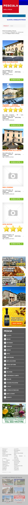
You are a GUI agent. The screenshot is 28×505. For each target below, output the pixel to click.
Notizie (4, 470)
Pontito (16, 467)
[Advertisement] (14, 434)
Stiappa (4, 467)
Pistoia (19, 494)
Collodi (9, 379)
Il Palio (9, 386)
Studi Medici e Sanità (13, 375)
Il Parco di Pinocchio (13, 390)
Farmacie (9, 346)
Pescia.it (6, 25)
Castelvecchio (18, 465)
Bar (8, 368)
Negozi (8, 339)
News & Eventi (11, 393)
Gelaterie (9, 372)
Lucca (7, 502)
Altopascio (8, 494)
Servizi (9, 350)
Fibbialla (4, 464)
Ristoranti (10, 342)
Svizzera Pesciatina (12, 382)
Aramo (16, 464)
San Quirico (5, 465)
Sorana (4, 468)
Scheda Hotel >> (16, 79)
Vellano (16, 468)
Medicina (16, 463)
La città (9, 335)
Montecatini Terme (8, 486)
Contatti (9, 397)
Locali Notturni (11, 364)
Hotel (8, 353)
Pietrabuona (6, 463)
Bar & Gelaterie (11, 361)
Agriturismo (10, 357)
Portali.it (19, 502)
